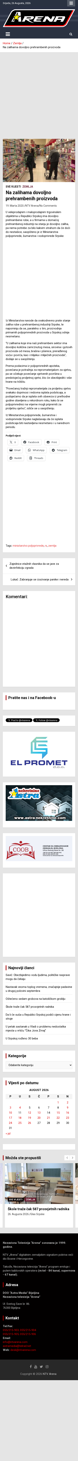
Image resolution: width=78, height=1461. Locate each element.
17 (10, 1118)
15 (58, 1112)
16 (67, 1112)
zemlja (52, 545)
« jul (8, 1133)
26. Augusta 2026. (18, 1214)
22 (58, 1118)
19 (29, 1118)
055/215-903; (11, 1330)
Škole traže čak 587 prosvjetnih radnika (30, 1006)
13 (39, 1112)
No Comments (48, 205)
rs (46, 545)
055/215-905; (11, 1334)
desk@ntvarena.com (23, 1350)
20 (39, 1118)
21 (48, 1118)
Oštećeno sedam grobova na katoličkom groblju (35, 999)
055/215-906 (28, 1334)
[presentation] (67, 1157)
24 (10, 1123)
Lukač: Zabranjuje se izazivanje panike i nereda (40, 579)
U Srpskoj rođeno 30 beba (22, 1038)
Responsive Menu (71, 3)
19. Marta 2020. (15, 205)
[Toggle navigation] (8, 34)
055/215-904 (28, 1330)
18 (19, 1118)
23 (67, 1118)
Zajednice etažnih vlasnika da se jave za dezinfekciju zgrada (34, 565)
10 (10, 1112)
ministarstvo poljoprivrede (28, 545)
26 (29, 1123)
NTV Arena (31, 205)
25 (19, 1123)
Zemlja (27, 186)
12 (29, 1112)
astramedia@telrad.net (17, 1346)
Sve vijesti (13, 186)
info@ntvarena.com (15, 1342)
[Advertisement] (39, 93)
